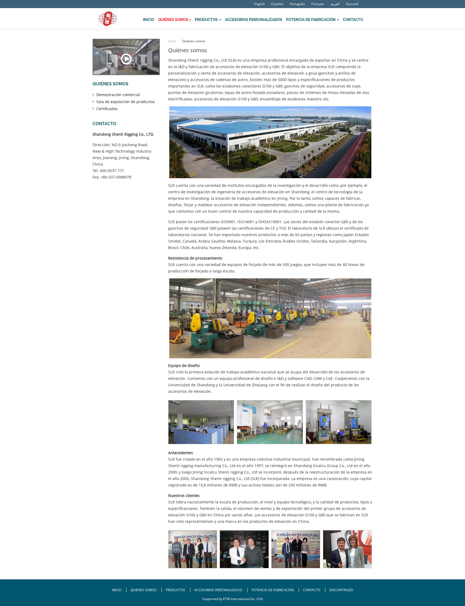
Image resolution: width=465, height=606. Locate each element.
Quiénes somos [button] (173, 19)
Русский (352, 4)
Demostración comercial (118, 94)
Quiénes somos (110, 83)
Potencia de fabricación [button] (311, 19)
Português (297, 4)
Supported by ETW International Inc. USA (232, 599)
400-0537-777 (112, 170)
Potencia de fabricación (273, 590)
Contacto (353, 19)
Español (277, 4)
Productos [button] (207, 19)
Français (317, 4)
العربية (334, 4)
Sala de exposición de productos (125, 101)
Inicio (148, 19)
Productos (176, 590)
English (259, 4)
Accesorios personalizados (253, 19)
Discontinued (341, 590)
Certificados (107, 108)
